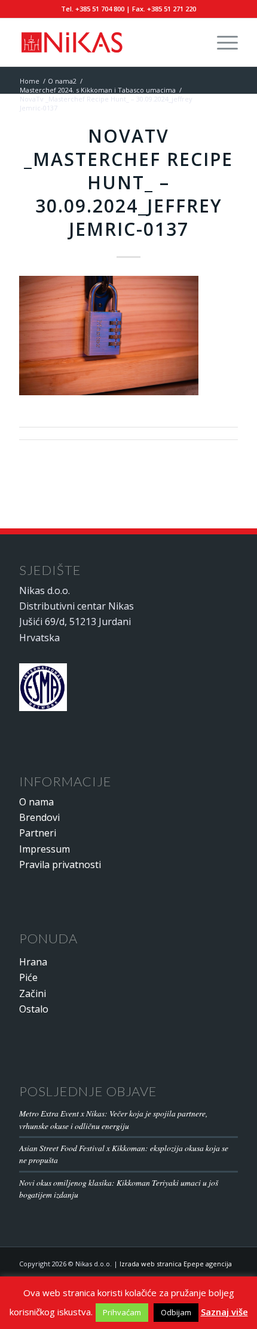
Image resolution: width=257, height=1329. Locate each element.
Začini (32, 993)
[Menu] (221, 42)
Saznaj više (224, 1312)
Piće (28, 977)
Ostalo (33, 1009)
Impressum (44, 849)
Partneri (37, 832)
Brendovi (39, 817)
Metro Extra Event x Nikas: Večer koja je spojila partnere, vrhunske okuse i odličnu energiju (113, 1119)
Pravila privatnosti (60, 864)
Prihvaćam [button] (122, 1312)
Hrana (33, 961)
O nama (36, 801)
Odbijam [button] (176, 1312)
